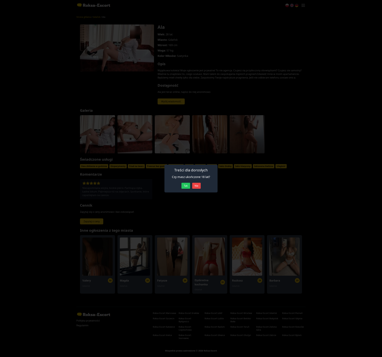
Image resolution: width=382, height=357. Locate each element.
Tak (186, 185)
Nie (196, 185)
